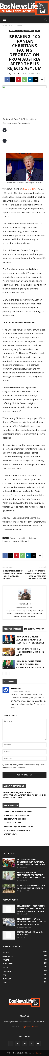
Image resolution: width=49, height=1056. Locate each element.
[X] (12, 79)
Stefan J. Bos (16, 74)
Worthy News (10, 834)
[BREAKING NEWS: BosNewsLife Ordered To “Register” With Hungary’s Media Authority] (9, 909)
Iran (37, 30)
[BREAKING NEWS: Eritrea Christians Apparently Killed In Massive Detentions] (9, 922)
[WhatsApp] (24, 79)
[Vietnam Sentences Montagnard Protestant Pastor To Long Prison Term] (9, 875)
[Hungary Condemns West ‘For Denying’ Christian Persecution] (9, 664)
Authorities (22, 538)
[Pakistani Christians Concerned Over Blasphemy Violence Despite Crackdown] (9, 862)
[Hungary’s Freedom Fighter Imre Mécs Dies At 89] (9, 652)
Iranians (16, 541)
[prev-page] (4, 673)
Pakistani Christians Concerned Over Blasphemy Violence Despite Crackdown (31, 862)
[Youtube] (38, 1043)
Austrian (13, 538)
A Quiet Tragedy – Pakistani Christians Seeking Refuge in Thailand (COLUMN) (35, 574)
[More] (41, 79)
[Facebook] (7, 79)
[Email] (35, 79)
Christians (32, 538)
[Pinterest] (18, 79)
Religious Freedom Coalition (17, 830)
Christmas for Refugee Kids (16, 815)
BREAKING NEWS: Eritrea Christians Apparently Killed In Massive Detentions (31, 921)
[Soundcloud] (24, 1043)
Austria (19, 26)
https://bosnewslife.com (24, 607)
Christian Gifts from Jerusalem (18, 811)
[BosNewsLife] (24, 8)
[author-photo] (24, 600)
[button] (4, 19)
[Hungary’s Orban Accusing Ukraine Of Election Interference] (9, 639)
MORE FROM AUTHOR (34, 629)
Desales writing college (15, 819)
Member (24, 541)
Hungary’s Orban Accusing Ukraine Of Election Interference (30, 639)
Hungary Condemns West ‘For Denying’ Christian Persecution (30, 664)
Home (5, 26)
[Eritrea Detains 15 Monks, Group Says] (9, 935)
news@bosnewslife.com (29, 1027)
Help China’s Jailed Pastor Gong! (19, 826)
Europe (11, 26)
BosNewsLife (29, 189)
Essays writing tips (13, 823)
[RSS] (17, 1043)
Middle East (29, 30)
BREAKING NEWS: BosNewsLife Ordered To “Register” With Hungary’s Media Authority (31, 908)
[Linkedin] (30, 79)
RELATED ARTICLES (12, 629)
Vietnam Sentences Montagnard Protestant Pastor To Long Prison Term (31, 875)
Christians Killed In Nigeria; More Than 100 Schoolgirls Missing (13, 574)
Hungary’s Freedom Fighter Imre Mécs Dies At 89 (30, 652)
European (7, 541)
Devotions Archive (12, 797)
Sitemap (39, 1053)
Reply (13, 707)
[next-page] (8, 673)
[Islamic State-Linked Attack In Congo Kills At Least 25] (9, 888)
